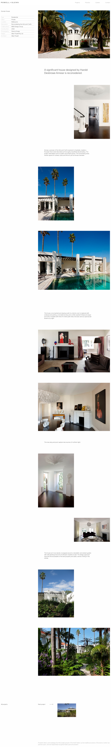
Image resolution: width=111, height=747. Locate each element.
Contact (107, 2)
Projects (77, 2)
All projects (4, 704)
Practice (87, 2)
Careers (97, 2)
